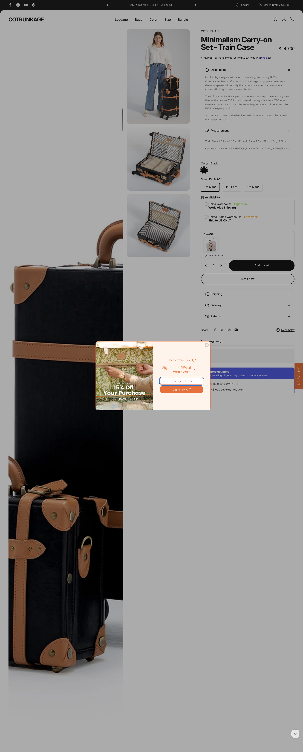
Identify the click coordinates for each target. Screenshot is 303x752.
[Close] (207, 345)
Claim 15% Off (182, 389)
